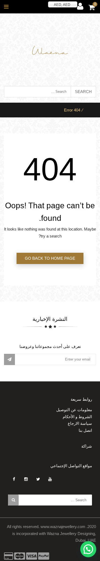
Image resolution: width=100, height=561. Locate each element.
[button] (88, 549)
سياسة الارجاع (80, 423)
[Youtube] (50, 479)
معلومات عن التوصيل (74, 409)
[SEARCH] (13, 500)
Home (90, 110)
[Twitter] (38, 479)
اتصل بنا (85, 430)
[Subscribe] (9, 359)
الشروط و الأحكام (77, 416)
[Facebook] (14, 479)
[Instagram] (26, 479)
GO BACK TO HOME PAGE (50, 258)
